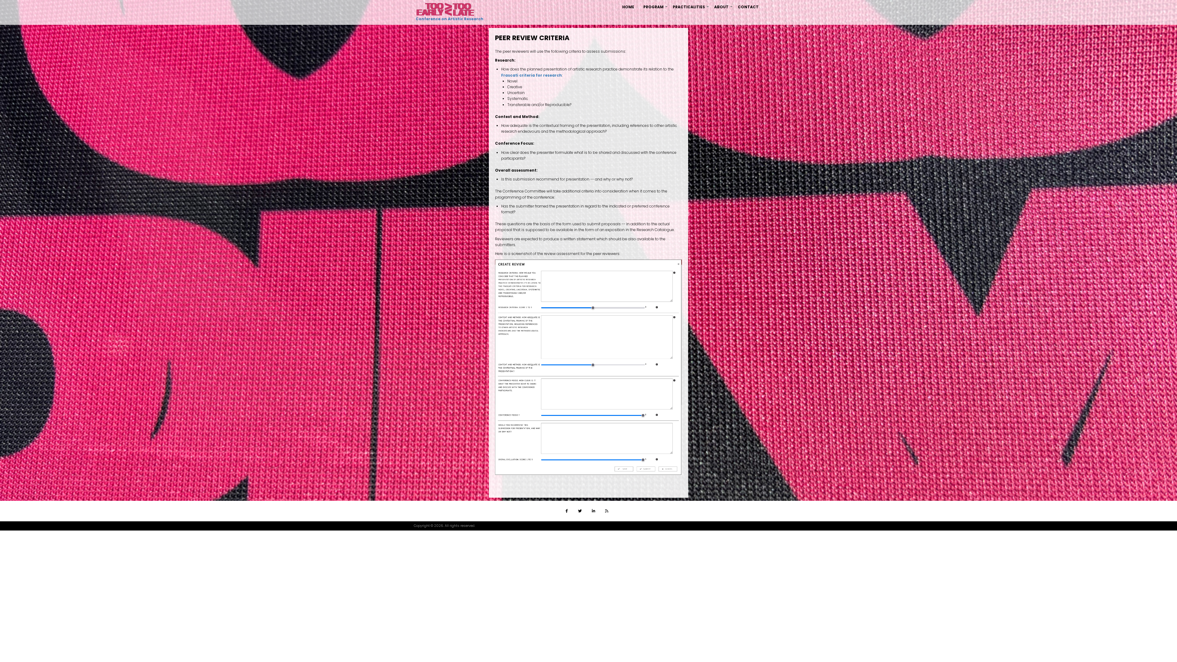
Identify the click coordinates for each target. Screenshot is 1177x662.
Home (628, 7)
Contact (748, 7)
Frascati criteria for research (531, 75)
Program (655, 9)
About (723, 9)
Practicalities (691, 9)
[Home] (445, 9)
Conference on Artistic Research (448, 18)
